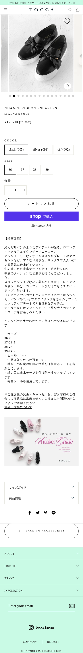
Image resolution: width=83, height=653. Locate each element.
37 (22, 169)
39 (47, 169)
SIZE (8, 160)
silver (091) (40, 149)
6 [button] (31, 96)
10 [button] (48, 96)
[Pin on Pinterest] (46, 513)
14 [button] (65, 96)
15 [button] (69, 96)
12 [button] (56, 96)
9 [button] (44, 96)
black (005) (16, 149)
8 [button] (40, 96)
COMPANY (30, 641)
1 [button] (10, 96)
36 (10, 169)
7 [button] (35, 96)
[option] (41, 3)
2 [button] (14, 96)
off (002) (64, 149)
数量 (7, 180)
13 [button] (61, 96)
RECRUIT (53, 641)
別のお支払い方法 (41, 225)
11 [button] (52, 96)
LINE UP (9, 566)
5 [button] (27, 96)
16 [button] (73, 96)
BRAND (9, 578)
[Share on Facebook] (30, 513)
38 (35, 169)
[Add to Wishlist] (67, 21)
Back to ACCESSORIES (44, 531)
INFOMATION (13, 590)
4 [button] (23, 96)
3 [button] (18, 96)
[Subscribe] (72, 606)
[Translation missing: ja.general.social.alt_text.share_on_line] (54, 513)
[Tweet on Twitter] (38, 513)
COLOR (10, 140)
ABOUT (9, 553)
